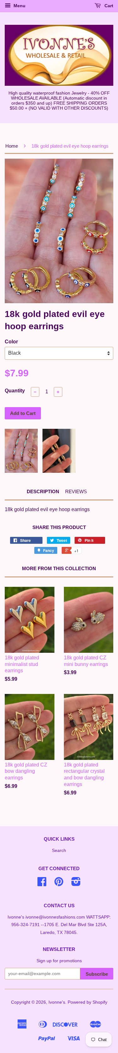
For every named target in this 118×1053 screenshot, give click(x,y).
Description (43, 491)
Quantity (15, 390)
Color (11, 341)
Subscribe (97, 974)
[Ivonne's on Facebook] (42, 883)
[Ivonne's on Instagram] (76, 883)
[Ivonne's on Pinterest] (59, 883)
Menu (18, 5)
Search (59, 850)
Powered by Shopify (87, 1002)
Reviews (76, 491)
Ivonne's (56, 1002)
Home (11, 146)
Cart (108, 5)
